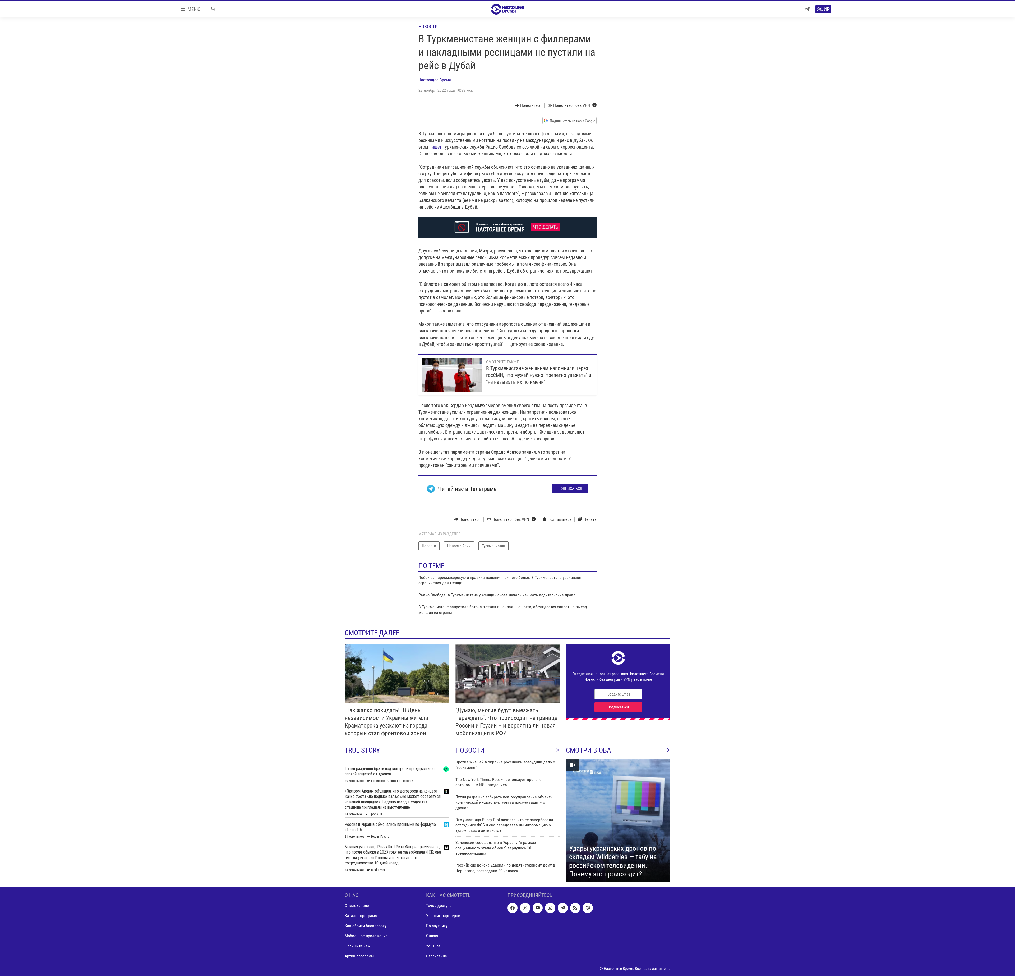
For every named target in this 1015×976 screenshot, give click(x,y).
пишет (435, 147)
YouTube (433, 946)
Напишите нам (357, 946)
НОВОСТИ (470, 750)
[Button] (528, 105)
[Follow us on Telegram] (563, 908)
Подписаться (570, 488)
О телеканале (357, 905)
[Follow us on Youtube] (538, 908)
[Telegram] (807, 9)
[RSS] (575, 908)
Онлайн (432, 935)
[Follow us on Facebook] (513, 908)
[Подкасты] (588, 908)
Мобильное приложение (366, 935)
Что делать (545, 227)
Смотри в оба (588, 750)
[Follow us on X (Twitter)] (525, 908)
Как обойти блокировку (366, 925)
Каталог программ (361, 915)
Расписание (436, 956)
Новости (428, 26)
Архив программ (359, 956)
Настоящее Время (434, 79)
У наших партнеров (443, 915)
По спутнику (437, 925)
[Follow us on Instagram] (550, 908)
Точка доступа (439, 905)
